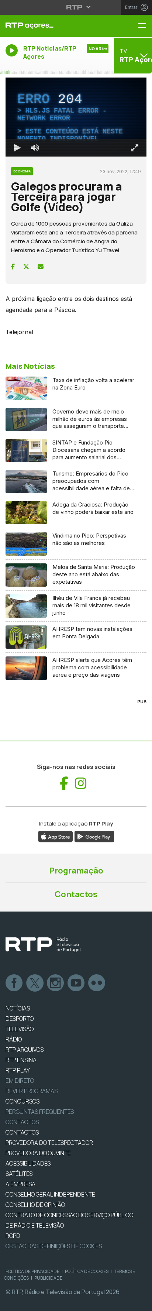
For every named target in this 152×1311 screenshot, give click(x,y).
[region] (76, 655)
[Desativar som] (29, 1302)
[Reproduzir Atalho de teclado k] (12, 1302)
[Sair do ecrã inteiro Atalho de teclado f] (140, 1302)
